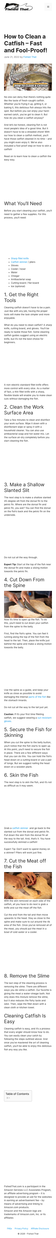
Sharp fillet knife (20, 258)
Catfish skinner (19, 262)
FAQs (9, 1228)
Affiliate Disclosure (40, 1228)
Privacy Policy (21, 1228)
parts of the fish (37, 696)
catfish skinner (20, 828)
